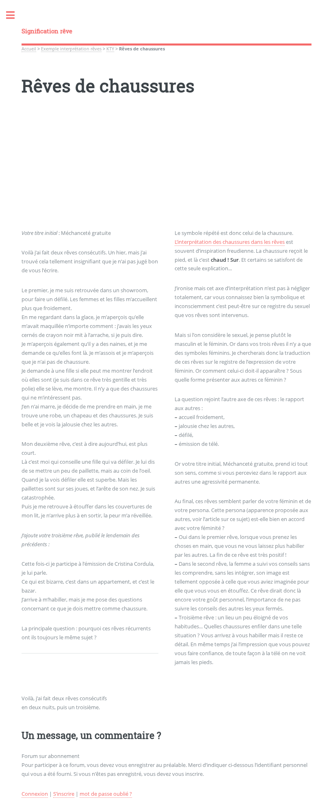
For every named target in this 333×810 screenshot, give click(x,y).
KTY (110, 49)
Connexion (35, 793)
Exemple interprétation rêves (71, 49)
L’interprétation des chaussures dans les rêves (230, 241)
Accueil (29, 49)
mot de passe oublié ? (106, 793)
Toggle (14, 15)
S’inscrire (63, 793)
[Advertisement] (166, 172)
